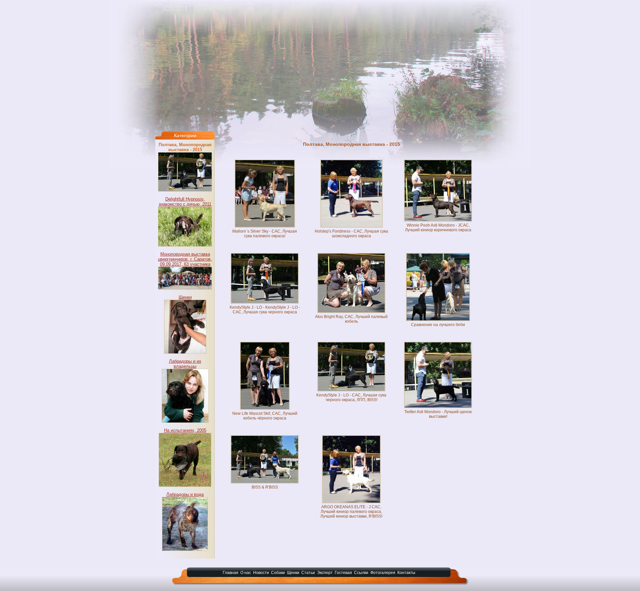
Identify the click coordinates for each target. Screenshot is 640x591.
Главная (230, 572)
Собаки (278, 572)
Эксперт (325, 572)
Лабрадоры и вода (185, 494)
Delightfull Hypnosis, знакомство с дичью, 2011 (185, 202)
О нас (245, 572)
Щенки (185, 297)
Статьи (308, 572)
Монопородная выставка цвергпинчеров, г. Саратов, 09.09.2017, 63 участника (185, 259)
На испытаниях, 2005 (185, 430)
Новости (261, 572)
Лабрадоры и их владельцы (185, 364)
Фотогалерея (382, 572)
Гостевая (343, 572)
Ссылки (361, 572)
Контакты (406, 572)
